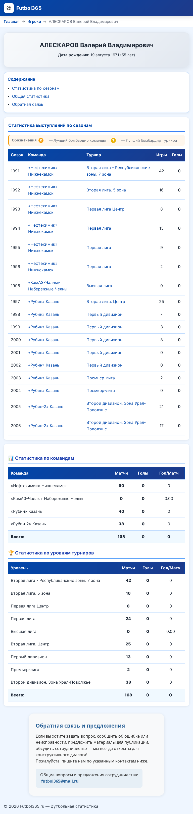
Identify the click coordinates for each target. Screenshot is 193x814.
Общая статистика (31, 96)
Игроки (34, 21)
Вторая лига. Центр (105, 301)
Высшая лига (99, 285)
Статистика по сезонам (36, 88)
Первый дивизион (104, 314)
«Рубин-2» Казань (45, 406)
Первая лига (98, 228)
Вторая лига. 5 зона (106, 189)
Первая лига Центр (105, 209)
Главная (12, 21)
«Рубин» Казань (43, 301)
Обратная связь (27, 104)
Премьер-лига (100, 377)
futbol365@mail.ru (60, 781)
